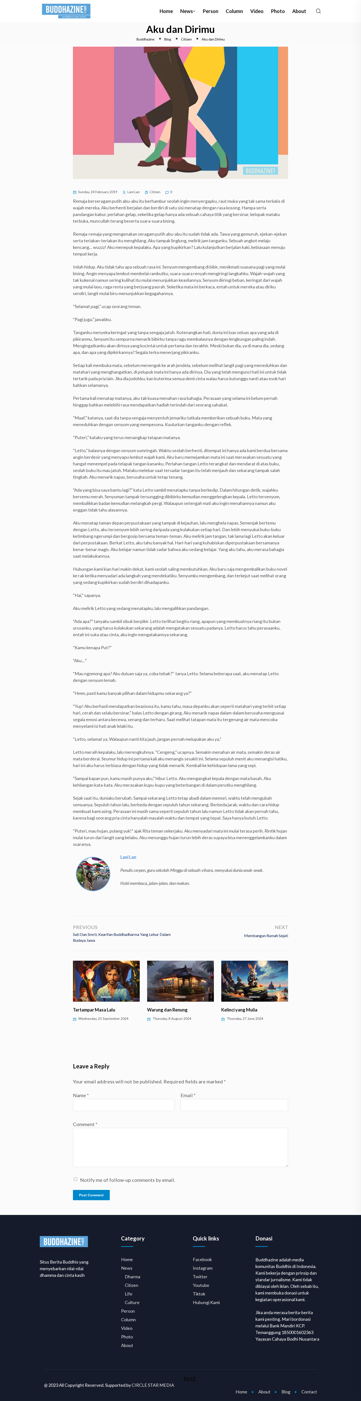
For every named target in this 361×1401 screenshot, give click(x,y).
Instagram (202, 1268)
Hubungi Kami (206, 1302)
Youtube (201, 1285)
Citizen (155, 192)
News (186, 11)
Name (81, 1095)
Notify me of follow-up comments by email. (127, 1180)
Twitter (200, 1276)
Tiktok (199, 1293)
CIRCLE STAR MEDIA (153, 1385)
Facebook (202, 1259)
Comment (85, 1124)
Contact (309, 1391)
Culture (132, 1302)
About (299, 11)
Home (166, 11)
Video (257, 11)
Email (188, 1095)
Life (128, 1293)
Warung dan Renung (167, 1009)
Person (210, 11)
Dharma (132, 1276)
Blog (285, 1391)
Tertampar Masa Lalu (94, 1009)
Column (234, 11)
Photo (278, 11)
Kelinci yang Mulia (239, 1009)
